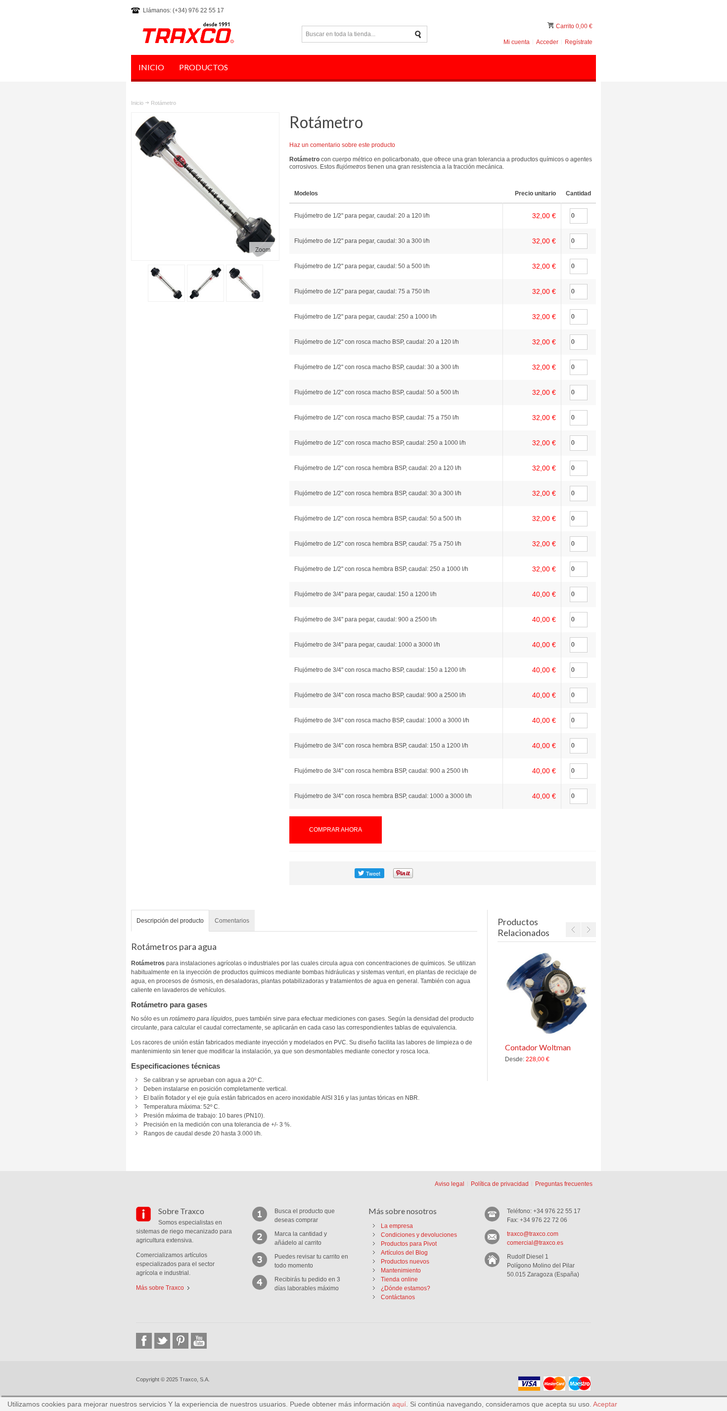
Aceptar (605, 1404)
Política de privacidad (500, 1183)
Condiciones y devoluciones (419, 1234)
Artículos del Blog (404, 1252)
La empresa (397, 1226)
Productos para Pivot (409, 1243)
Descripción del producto (170, 920)
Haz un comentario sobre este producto (342, 144)
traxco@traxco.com (532, 1233)
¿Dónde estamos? (405, 1288)
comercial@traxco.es (535, 1242)
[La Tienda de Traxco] (188, 34)
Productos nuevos (405, 1261)
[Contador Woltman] (546, 993)
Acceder (547, 42)
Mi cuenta (516, 42)
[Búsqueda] (418, 34)
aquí (399, 1404)
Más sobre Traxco (160, 1287)
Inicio (137, 103)
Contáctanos (398, 1297)
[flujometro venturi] (166, 283)
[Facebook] (144, 1341)
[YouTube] (199, 1341)
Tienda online (399, 1279)
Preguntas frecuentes (563, 1183)
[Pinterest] (180, 1341)
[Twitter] (162, 1341)
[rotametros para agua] (205, 283)
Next (588, 929)
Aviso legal (449, 1183)
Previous (573, 929)
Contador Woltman (538, 1047)
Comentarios (232, 920)
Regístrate (578, 42)
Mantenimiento (401, 1270)
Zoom (263, 249)
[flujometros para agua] (244, 283)
